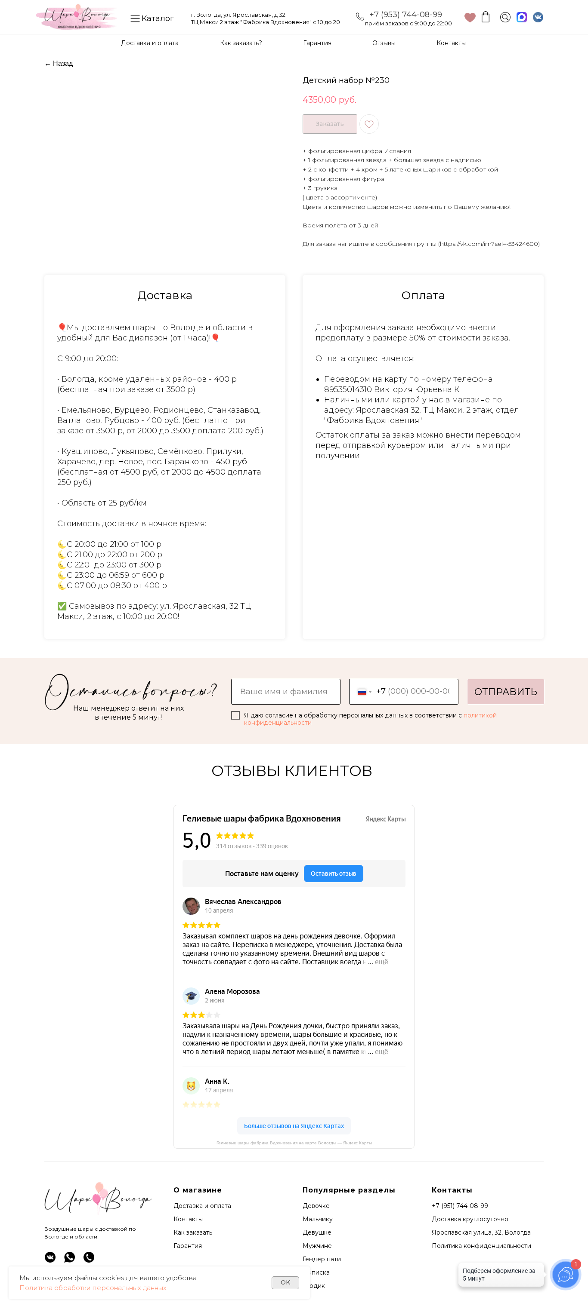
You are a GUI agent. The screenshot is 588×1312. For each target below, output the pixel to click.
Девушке (317, 1232)
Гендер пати (322, 1259)
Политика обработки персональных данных (93, 1288)
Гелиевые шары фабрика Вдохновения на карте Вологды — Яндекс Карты (294, 1142)
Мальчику (318, 1219)
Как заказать (192, 1232)
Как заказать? (241, 43)
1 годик (314, 1286)
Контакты (451, 43)
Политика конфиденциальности (481, 1246)
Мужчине (317, 1246)
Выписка (316, 1272)
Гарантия (317, 43)
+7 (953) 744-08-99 (405, 14)
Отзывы (384, 43)
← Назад (58, 63)
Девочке (316, 1206)
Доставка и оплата (150, 43)
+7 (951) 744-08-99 (460, 1206)
